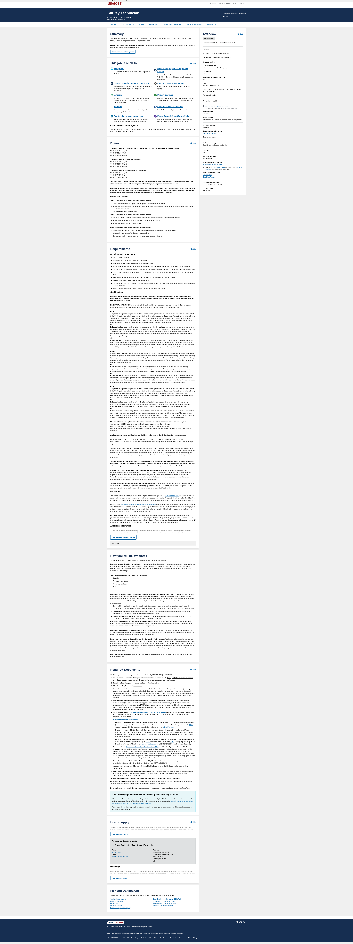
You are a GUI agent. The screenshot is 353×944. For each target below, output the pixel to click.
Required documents (194, 24)
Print (226, 17)
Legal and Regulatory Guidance (173, 933)
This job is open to (127, 24)
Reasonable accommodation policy (164, 903)
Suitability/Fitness (209, 177)
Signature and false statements (163, 905)
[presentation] (223, 57)
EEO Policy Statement (114, 933)
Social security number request (120, 908)
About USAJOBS (112, 938)
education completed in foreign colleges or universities (138, 504)
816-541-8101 (116, 852)
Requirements (153, 24)
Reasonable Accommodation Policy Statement (136, 933)
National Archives (168, 727)
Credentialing (207, 175)
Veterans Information (157, 933)
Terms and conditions (185, 938)
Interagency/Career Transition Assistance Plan (142, 747)
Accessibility (122, 938)
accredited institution (172, 496)
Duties (141, 24)
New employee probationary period (164, 901)
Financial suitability (116, 901)
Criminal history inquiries (118, 899)
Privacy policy (158, 938)
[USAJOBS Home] (115, 4)
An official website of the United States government (123, 0)
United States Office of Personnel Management (132, 926)
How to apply (211, 24)
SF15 (191, 725)
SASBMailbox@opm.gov (120, 856)
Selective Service (116, 905)
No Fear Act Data (148, 938)
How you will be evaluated (173, 24)
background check (219, 167)
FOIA (128, 938)
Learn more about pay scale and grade (216, 106)
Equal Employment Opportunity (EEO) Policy (167, 899)
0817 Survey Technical (210, 133)
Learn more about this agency (123, 52)
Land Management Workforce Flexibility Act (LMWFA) (147, 712)
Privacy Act (114, 903)
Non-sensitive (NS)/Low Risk (212, 164)
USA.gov (195, 938)
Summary (113, 24)
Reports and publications (170, 938)
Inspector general (136, 938)
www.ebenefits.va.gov (149, 744)
